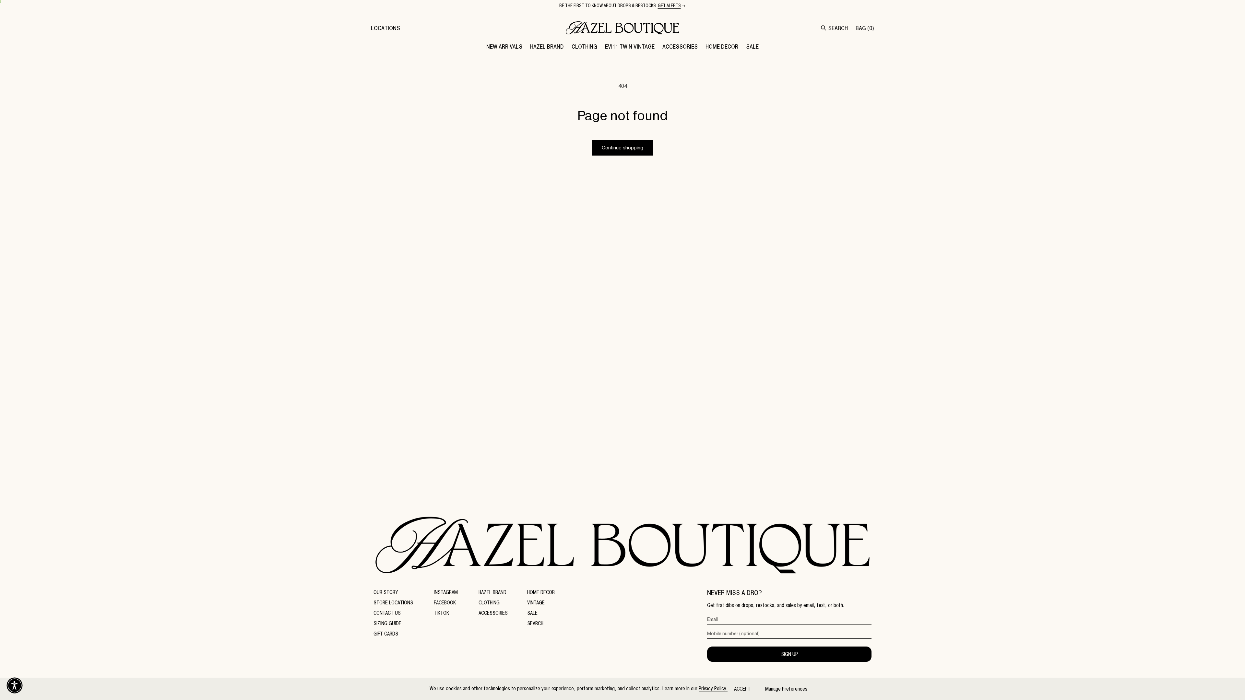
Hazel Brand (492, 592)
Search (535, 623)
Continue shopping (622, 148)
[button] (547, 46)
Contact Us (387, 613)
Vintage (536, 603)
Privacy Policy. (713, 688)
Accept (742, 689)
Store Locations (393, 603)
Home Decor (541, 592)
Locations (385, 28)
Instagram (446, 592)
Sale (532, 613)
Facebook (445, 603)
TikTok (441, 613)
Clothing (489, 603)
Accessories (493, 613)
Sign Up (789, 654)
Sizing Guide (387, 623)
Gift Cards (386, 634)
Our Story (386, 592)
